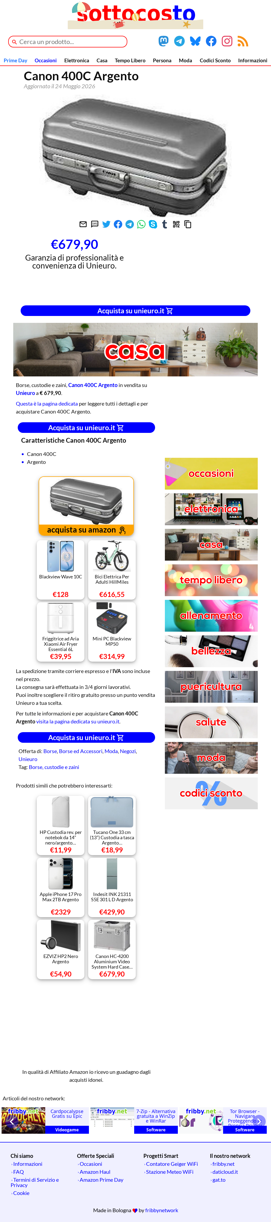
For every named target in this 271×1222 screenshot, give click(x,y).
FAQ (18, 1171)
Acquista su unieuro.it (131, 310)
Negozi (128, 751)
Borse (50, 751)
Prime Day (15, 60)
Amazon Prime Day (101, 1179)
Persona (162, 60)
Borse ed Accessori (80, 751)
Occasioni (46, 60)
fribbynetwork (161, 1210)
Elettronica (76, 60)
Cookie (21, 1193)
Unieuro (28, 759)
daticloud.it (225, 1171)
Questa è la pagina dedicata (47, 403)
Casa (102, 60)
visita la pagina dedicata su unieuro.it (77, 721)
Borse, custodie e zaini (54, 767)
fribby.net (223, 1164)
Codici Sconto (215, 60)
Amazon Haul (95, 1171)
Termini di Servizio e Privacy (35, 1182)
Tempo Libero (130, 60)
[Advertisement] (196, 268)
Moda (185, 60)
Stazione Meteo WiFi (169, 1171)
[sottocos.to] (135, 27)
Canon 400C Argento (93, 385)
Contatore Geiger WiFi (172, 1164)
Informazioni (252, 60)
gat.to (219, 1179)
